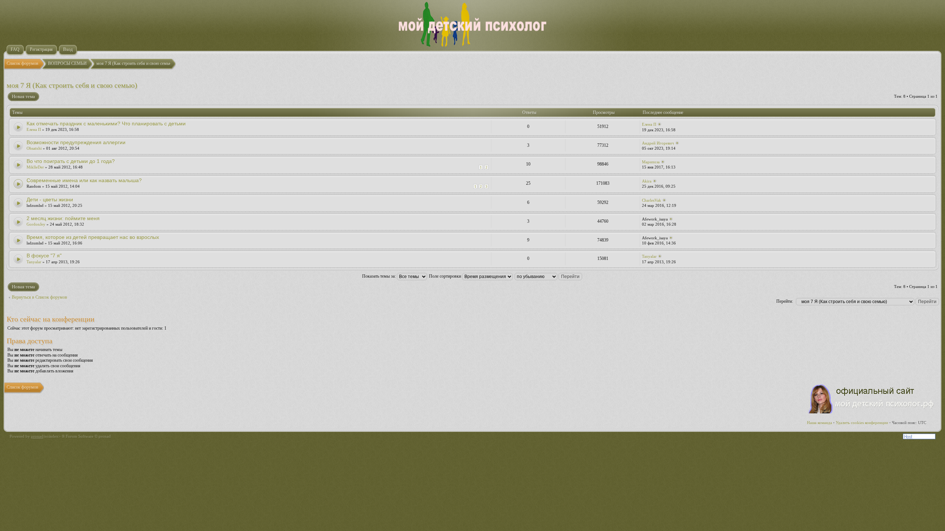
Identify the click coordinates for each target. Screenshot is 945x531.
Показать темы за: (379, 276)
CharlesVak (651, 200)
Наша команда (819, 422)
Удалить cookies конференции (862, 422)
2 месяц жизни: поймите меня (63, 218)
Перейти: (784, 301)
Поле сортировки (445, 276)
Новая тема (23, 96)
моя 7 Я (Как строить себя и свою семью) (72, 85)
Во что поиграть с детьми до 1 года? (71, 161)
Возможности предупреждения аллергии (76, 142)
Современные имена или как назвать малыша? (84, 180)
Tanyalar (34, 262)
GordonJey (36, 224)
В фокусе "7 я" (44, 255)
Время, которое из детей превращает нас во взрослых (93, 237)
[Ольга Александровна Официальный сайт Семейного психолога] (871, 412)
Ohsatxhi (34, 148)
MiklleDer (35, 167)
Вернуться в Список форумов (39, 297)
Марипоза (651, 162)
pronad (37, 436)
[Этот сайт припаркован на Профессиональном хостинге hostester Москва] (919, 437)
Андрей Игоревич (658, 143)
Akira (647, 181)
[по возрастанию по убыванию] (549, 276)
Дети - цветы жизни (50, 199)
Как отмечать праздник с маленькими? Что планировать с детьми (106, 123)
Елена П (34, 129)
